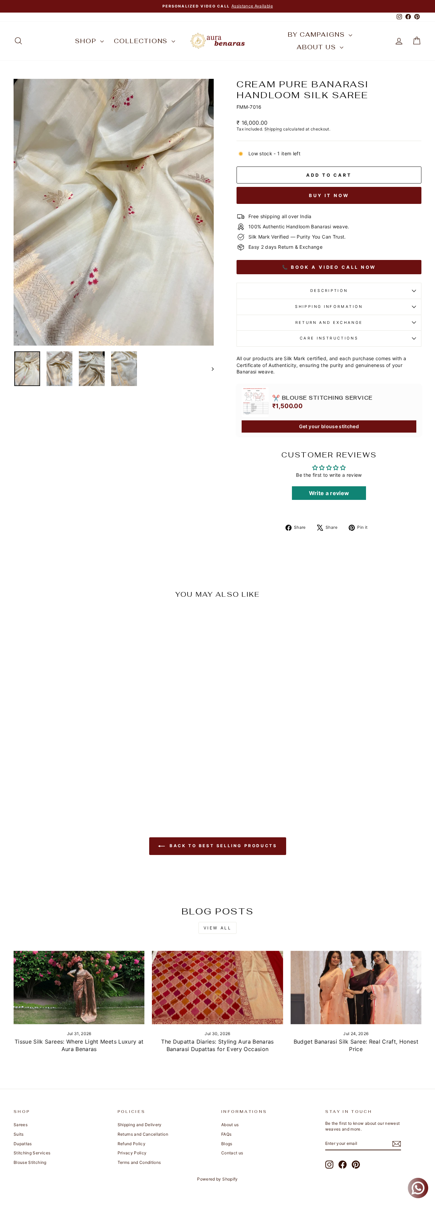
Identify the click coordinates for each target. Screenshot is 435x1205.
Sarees (21, 1124)
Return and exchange (329, 322)
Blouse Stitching (30, 1162)
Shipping (273, 129)
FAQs (226, 1134)
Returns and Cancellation (143, 1134)
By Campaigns (317, 34)
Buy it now (329, 195)
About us (317, 47)
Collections (142, 41)
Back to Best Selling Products (222, 845)
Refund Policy (132, 1143)
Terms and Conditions (139, 1162)
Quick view (62, 752)
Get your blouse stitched (329, 426)
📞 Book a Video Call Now (329, 267)
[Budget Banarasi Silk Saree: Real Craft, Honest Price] (356, 988)
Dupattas (23, 1143)
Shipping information (329, 306)
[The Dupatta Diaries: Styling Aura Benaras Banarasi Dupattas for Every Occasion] (217, 988)
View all (218, 927)
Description (329, 290)
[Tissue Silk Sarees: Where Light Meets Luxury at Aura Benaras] (79, 988)
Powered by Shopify (217, 1179)
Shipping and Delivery (140, 1124)
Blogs (226, 1143)
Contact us (232, 1152)
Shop (87, 41)
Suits (19, 1134)
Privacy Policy (132, 1152)
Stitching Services (32, 1152)
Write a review (329, 493)
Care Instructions (329, 338)
